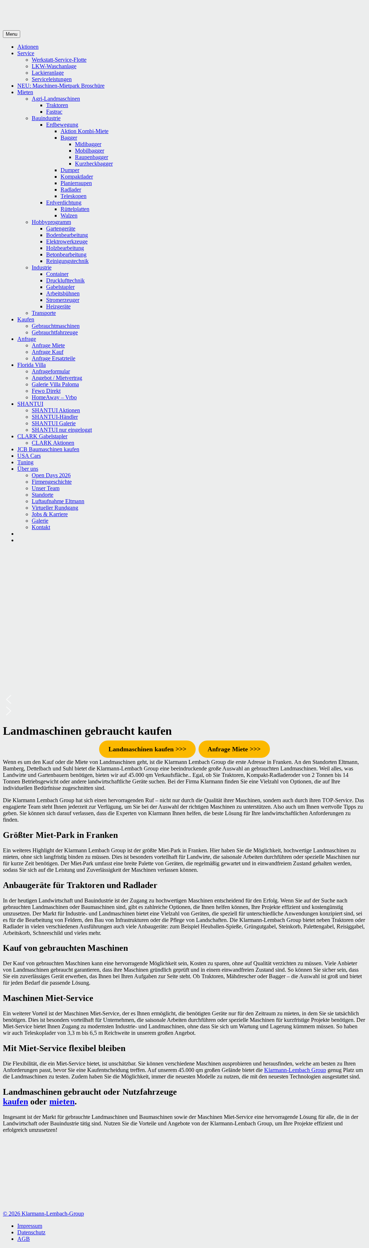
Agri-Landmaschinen (56, 99)
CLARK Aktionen (53, 443)
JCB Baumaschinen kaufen (48, 449)
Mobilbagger (89, 151)
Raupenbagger (91, 157)
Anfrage (26, 339)
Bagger (69, 138)
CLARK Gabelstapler (42, 436)
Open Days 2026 (51, 475)
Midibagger (88, 144)
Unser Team (45, 488)
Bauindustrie (46, 118)
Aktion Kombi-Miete (84, 131)
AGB (23, 1239)
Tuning (25, 462)
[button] (184, 699)
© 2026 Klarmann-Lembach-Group (43, 1213)
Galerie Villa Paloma (55, 384)
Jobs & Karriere (50, 514)
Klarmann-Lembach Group (295, 1070)
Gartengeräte (60, 228)
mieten (62, 1101)
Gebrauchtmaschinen (56, 326)
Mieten (25, 92)
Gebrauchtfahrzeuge (55, 332)
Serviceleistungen (52, 79)
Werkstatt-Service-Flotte (59, 60)
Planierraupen (76, 183)
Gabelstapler (60, 287)
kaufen (15, 1101)
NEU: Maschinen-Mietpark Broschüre (61, 86)
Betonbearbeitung (66, 254)
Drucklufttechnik (65, 280)
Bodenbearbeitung (67, 235)
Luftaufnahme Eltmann (58, 501)
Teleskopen (73, 196)
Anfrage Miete (48, 345)
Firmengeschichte (52, 482)
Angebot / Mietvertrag (57, 378)
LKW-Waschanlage (54, 66)
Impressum (29, 1226)
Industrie (42, 267)
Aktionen (28, 47)
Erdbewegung (62, 125)
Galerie (40, 521)
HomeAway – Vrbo (54, 397)
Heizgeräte (58, 306)
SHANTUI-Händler (55, 417)
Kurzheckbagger (94, 164)
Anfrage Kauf (47, 352)
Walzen (69, 215)
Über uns (27, 469)
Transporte (44, 313)
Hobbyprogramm (51, 222)
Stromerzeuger (62, 300)
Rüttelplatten (75, 209)
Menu (11, 34)
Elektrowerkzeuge (67, 241)
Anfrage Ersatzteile (53, 358)
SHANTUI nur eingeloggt (62, 430)
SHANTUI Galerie (54, 423)
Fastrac (54, 112)
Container (57, 274)
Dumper (70, 170)
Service (25, 53)
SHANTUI (30, 404)
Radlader (71, 189)
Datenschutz (31, 1232)
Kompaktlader (77, 176)
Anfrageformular (51, 371)
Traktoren (57, 105)
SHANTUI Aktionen (56, 410)
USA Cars (29, 456)
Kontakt (41, 527)
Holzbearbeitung (65, 248)
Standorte (42, 495)
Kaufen (25, 319)
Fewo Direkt (46, 391)
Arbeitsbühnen (63, 293)
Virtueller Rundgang (55, 508)
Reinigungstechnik (67, 261)
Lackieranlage (48, 73)
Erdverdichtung (63, 202)
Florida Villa (31, 365)
